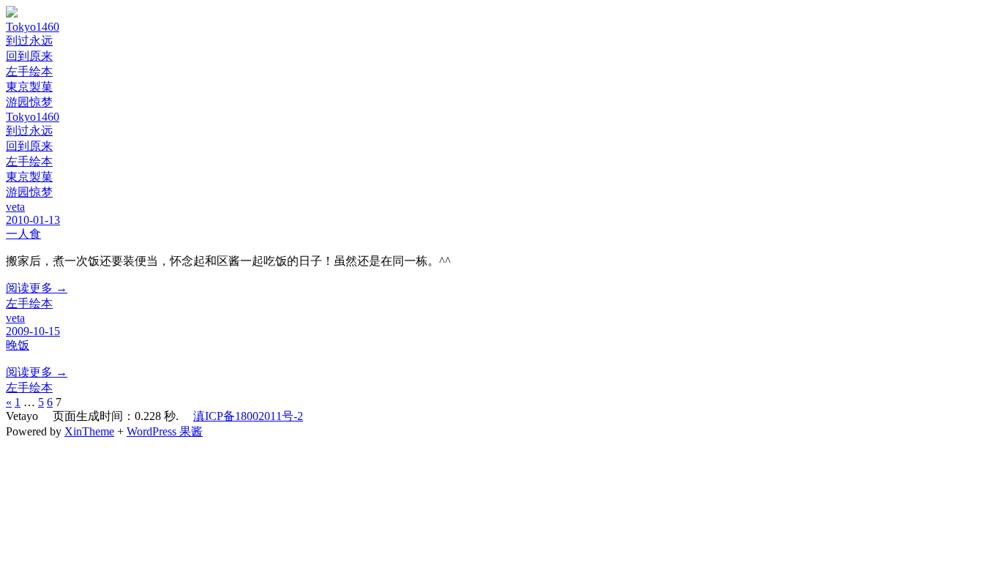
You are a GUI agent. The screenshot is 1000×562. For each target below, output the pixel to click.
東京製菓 (29, 86)
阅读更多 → (36, 288)
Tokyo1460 (32, 26)
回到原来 (29, 56)
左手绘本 (29, 71)
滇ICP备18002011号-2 (248, 416)
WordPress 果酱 (165, 431)
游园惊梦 (29, 102)
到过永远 (29, 40)
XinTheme (89, 431)
